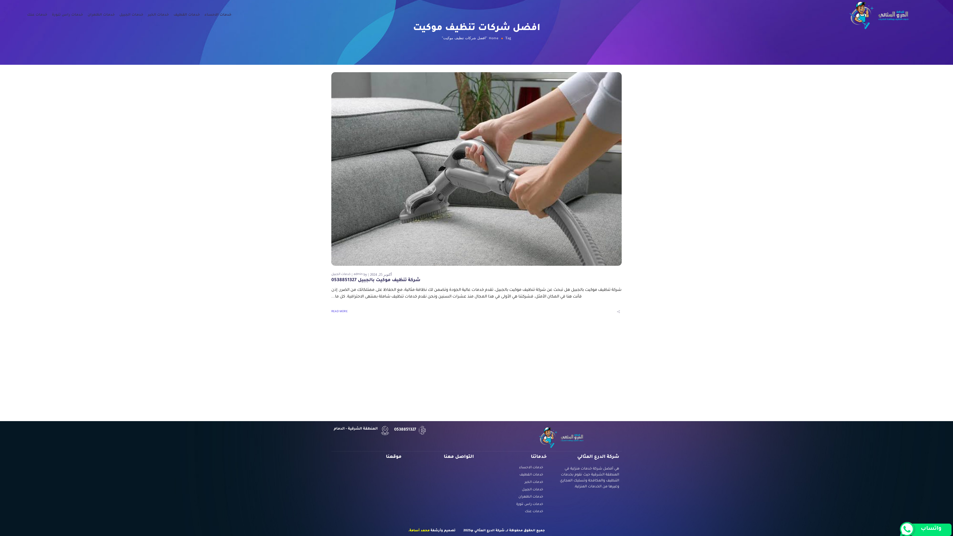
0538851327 (405, 430)
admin (358, 274)
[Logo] (879, 15)
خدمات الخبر (158, 15)
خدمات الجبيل (131, 15)
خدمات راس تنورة (67, 15)
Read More (339, 311)
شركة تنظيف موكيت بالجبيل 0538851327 (375, 280)
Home (494, 38)
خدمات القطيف (186, 15)
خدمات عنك (37, 15)
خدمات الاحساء (217, 15)
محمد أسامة (419, 531)
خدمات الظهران (101, 15)
